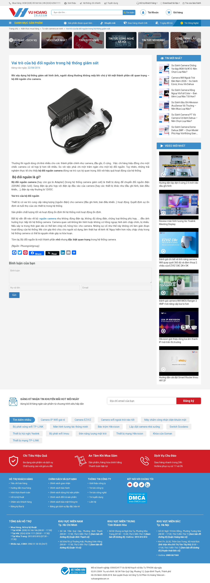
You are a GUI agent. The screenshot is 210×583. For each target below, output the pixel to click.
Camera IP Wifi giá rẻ (53, 419)
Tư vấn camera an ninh (52, 29)
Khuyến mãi (110, 23)
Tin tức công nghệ (97, 492)
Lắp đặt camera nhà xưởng (144, 426)
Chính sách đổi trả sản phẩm (63, 497)
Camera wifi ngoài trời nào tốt (117, 419)
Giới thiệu (72, 3)
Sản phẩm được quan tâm (80, 23)
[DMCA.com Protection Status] (137, 497)
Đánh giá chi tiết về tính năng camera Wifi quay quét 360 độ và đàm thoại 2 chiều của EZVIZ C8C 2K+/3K (178, 262)
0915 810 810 (34, 536)
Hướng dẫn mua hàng (21, 488)
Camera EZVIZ (83, 419)
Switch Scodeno (179, 426)
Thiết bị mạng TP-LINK (26, 440)
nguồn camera (48, 218)
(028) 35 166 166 (30, 530)
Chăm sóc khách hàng (21, 502)
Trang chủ (13, 29)
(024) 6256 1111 (27, 533)
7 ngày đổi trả (166, 23)
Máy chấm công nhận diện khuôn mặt (165, 419)
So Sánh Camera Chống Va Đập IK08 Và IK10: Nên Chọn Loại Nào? (184, 68)
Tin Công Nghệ (192, 23)
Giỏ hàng (178, 12)
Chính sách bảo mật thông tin (64, 502)
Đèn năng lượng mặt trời (92, 433)
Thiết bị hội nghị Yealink (26, 433)
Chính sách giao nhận (60, 483)
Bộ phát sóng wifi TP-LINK (28, 426)
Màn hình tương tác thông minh (70, 426)
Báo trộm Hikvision (108, 426)
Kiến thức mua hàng (30, 29)
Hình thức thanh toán (20, 492)
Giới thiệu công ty (97, 483)
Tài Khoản (153, 12)
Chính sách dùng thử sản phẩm (64, 492)
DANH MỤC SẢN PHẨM (28, 22)
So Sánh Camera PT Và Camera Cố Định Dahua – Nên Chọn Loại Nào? (184, 117)
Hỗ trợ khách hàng (147, 3)
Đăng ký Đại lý (17, 506)
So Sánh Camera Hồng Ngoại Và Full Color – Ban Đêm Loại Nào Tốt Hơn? (184, 93)
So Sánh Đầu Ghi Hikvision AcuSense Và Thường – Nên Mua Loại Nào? (184, 105)
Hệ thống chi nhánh (92, 3)
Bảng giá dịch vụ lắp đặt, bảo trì (65, 506)
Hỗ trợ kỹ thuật (17, 497)
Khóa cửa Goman (162, 433)
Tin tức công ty (96, 488)
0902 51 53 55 (34, 544)
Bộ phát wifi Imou (59, 433)
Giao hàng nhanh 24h (137, 23)
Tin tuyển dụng (96, 497)
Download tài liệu (170, 3)
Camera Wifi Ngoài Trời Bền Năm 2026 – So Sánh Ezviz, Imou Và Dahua (184, 80)
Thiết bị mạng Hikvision (129, 433)
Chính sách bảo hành (60, 488)
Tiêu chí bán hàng (19, 483)
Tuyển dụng (113, 3)
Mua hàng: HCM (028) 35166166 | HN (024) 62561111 (36, 3)
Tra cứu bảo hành (193, 3)
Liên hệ (92, 502)
